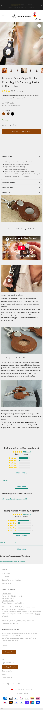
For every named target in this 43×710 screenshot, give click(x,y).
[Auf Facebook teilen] (8, 125)
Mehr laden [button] (21, 487)
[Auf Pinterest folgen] (13, 684)
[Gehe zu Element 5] (30, 70)
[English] (35, 13)
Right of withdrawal (8, 663)
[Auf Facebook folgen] (3, 684)
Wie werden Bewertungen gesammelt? (14, 499)
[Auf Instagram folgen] (8, 684)
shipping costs (15, 105)
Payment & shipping (8, 598)
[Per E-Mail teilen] (16, 125)
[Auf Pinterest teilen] (13, 125)
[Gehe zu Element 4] (24, 70)
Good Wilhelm (6, 573)
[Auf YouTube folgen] (19, 684)
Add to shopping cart (21, 131)
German (28, 689)
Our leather (5, 577)
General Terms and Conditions (11, 580)
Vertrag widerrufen (10, 667)
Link (1, 709)
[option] (35, 15)
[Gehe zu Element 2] (11, 70)
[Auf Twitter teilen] (11, 125)
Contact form (6, 593)
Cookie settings (7, 677)
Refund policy (6, 583)
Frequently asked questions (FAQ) (13, 603)
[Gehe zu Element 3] (17, 70)
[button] (6, 91)
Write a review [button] (21, 473)
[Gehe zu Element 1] (5, 70)
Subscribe (9, 652)
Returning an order (8, 600)
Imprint (4, 674)
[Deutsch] (35, 15)
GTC (3, 659)
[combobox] (35, 13)
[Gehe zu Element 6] (37, 70)
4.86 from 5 (27, 452)
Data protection (7, 671)
